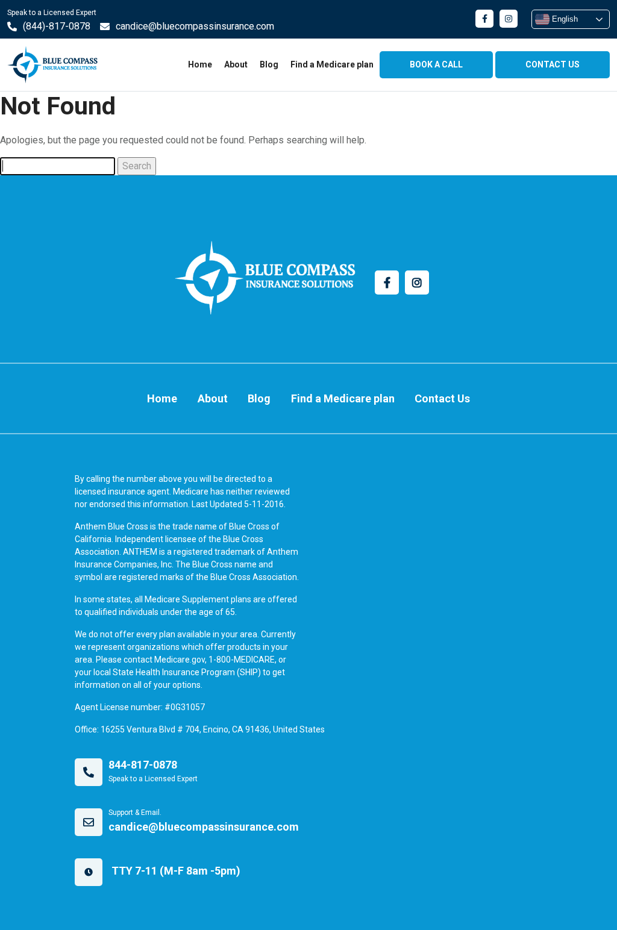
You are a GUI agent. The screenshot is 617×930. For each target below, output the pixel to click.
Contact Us (442, 398)
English (564, 18)
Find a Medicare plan (332, 64)
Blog (269, 64)
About (236, 64)
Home (200, 64)
